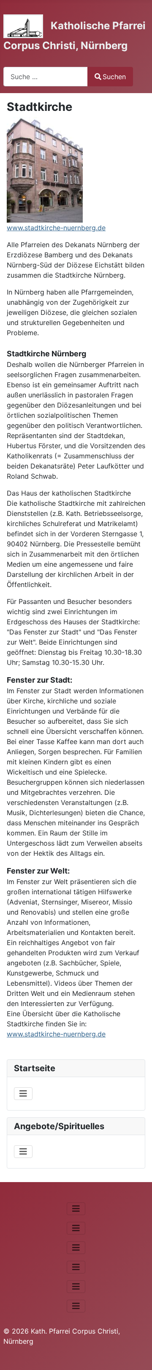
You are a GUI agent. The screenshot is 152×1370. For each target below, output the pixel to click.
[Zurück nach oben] (137, 1354)
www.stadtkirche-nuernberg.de (56, 227)
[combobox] (45, 76)
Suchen (114, 76)
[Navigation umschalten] (23, 1093)
